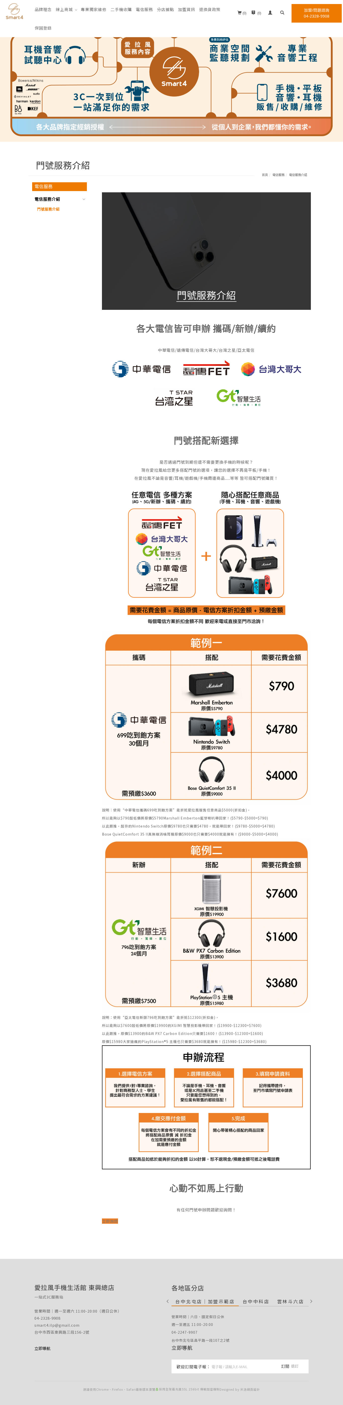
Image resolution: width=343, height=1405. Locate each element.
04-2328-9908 (47, 1318)
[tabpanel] (171, 71)
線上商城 (64, 9)
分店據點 (165, 9)
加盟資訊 (186, 9)
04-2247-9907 (185, 1332)
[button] (282, 13)
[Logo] (14, 11)
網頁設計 (253, 1389)
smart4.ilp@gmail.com (57, 1325)
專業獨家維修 (93, 9)
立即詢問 (110, 1221)
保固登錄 (43, 28)
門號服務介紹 (48, 209)
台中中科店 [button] (256, 1301)
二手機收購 (121, 9)
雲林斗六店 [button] (290, 1301)
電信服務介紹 (298, 174)
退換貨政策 (209, 9)
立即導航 (182, 1347)
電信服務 (144, 9)
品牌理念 (43, 9)
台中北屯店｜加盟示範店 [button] (205, 1301)
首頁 (265, 174)
